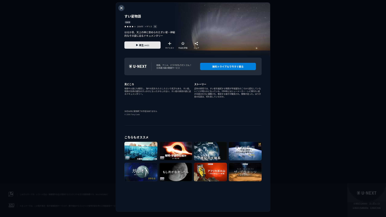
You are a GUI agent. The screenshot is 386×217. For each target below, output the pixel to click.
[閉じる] (121, 8)
